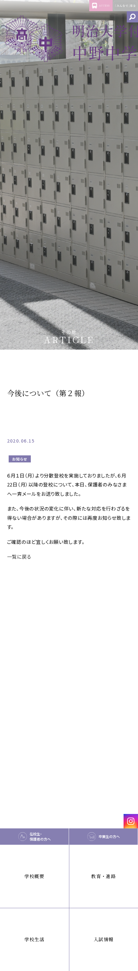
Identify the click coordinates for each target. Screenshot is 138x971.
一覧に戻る (19, 556)
